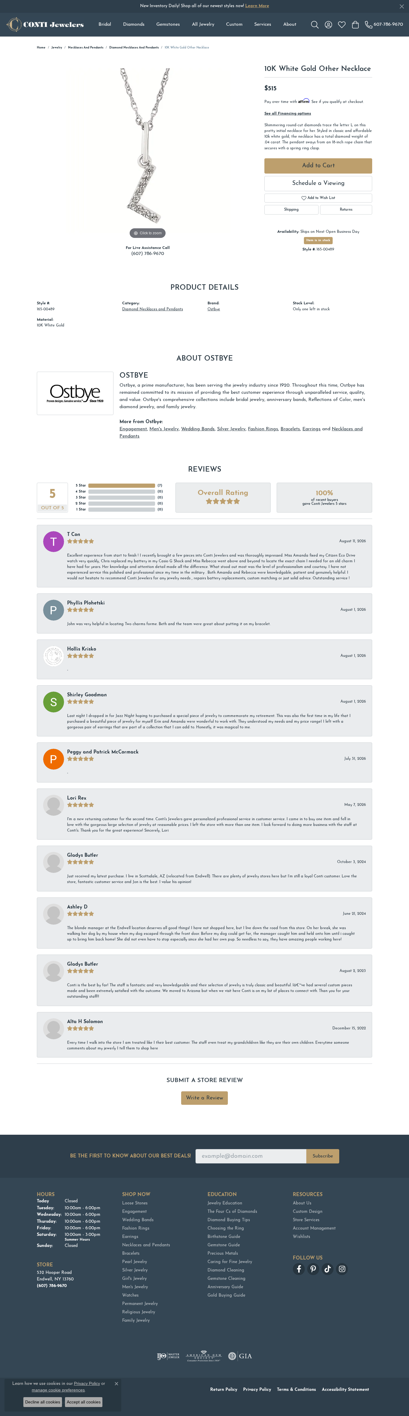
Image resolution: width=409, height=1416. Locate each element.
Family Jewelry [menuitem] (136, 1320)
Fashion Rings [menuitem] (135, 1228)
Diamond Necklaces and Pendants (134, 47)
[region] (147, 150)
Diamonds (134, 24)
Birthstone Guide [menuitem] (223, 1237)
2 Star (80, 503)
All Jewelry (203, 24)
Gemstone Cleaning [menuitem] (226, 1279)
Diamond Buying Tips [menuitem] (228, 1220)
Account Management (314, 1228)
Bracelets (290, 429)
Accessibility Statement (345, 1390)
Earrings (311, 429)
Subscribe (323, 1156)
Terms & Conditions (296, 1390)
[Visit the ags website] (203, 1356)
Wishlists (301, 1237)
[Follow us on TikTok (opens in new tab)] (328, 1269)
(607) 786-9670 (147, 253)
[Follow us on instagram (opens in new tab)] (342, 1269)
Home (41, 47)
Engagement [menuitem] (134, 1212)
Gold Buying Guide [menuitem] (226, 1295)
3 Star (81, 497)
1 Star (81, 509)
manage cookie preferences (58, 1390)
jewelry (56, 47)
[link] (384, 25)
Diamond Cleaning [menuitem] (225, 1270)
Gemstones (168, 24)
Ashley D (77, 907)
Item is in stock (318, 240)
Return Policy (223, 1390)
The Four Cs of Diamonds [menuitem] (232, 1212)
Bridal (105, 24)
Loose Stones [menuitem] (135, 1203)
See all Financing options (287, 114)
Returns (346, 210)
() (159, 485)
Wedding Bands (198, 429)
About (289, 24)
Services (262, 24)
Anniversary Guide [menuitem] (225, 1287)
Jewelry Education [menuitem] (224, 1203)
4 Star (80, 491)
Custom (234, 24)
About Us (302, 1203)
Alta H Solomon (85, 1022)
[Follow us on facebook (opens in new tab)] (299, 1269)
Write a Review (204, 1098)
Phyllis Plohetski (86, 603)
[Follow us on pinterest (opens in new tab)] (313, 1269)
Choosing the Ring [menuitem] (225, 1228)
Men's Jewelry (164, 429)
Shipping (291, 210)
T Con (73, 534)
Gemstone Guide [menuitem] (223, 1245)
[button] (315, 25)
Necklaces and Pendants (85, 47)
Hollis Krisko (81, 649)
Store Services (306, 1220)
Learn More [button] (257, 6)
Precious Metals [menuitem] (222, 1253)
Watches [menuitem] (130, 1295)
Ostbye (213, 309)
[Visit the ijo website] (168, 1356)
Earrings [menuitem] (130, 1237)
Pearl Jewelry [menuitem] (134, 1262)
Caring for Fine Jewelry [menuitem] (229, 1262)
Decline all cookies (42, 1402)
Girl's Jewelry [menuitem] (134, 1279)
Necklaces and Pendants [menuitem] (146, 1245)
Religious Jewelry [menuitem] (138, 1312)
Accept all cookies (84, 1402)
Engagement (133, 429)
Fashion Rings (263, 429)
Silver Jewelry (231, 429)
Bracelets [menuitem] (131, 1253)
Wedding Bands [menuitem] (138, 1220)
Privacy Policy (257, 1390)
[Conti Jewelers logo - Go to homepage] (45, 25)
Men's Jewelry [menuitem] (135, 1287)
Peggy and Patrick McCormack (103, 752)
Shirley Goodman (87, 695)
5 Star (81, 485)
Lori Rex (76, 798)
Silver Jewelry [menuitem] (135, 1270)
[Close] (401, 6)
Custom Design (307, 1212)
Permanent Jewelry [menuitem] (140, 1304)
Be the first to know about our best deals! (130, 1156)
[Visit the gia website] (240, 1356)
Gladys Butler (82, 855)
